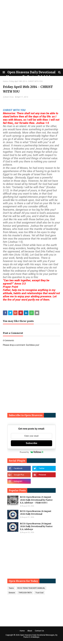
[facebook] (19, 468)
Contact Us (39, 631)
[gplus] (19, 474)
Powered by (24, 452)
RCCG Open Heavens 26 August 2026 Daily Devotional (35, 512)
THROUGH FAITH (25, 593)
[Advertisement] (31, 34)
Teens (11, 588)
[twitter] (44, 468)
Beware (12, 593)
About (29, 631)
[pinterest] (44, 474)
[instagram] (19, 481)
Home (5, 81)
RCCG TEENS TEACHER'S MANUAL (31, 588)
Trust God (39, 593)
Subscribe (31, 443)
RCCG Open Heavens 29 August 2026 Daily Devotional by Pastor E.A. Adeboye (36, 526)
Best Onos (9, 97)
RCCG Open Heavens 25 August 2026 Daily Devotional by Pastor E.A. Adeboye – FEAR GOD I (36, 500)
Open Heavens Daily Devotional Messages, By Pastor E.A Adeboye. (38, 636)
